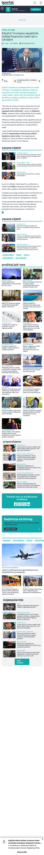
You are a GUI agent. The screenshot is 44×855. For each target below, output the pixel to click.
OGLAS (22, 20)
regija (29, 540)
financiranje (8, 258)
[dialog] (22, 846)
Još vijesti (20, 662)
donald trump (8, 255)
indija (26, 255)
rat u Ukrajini (21, 258)
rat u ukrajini (18, 540)
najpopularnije (13, 600)
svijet (19, 255)
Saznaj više (22, 852)
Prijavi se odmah (10, 529)
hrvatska (6, 540)
